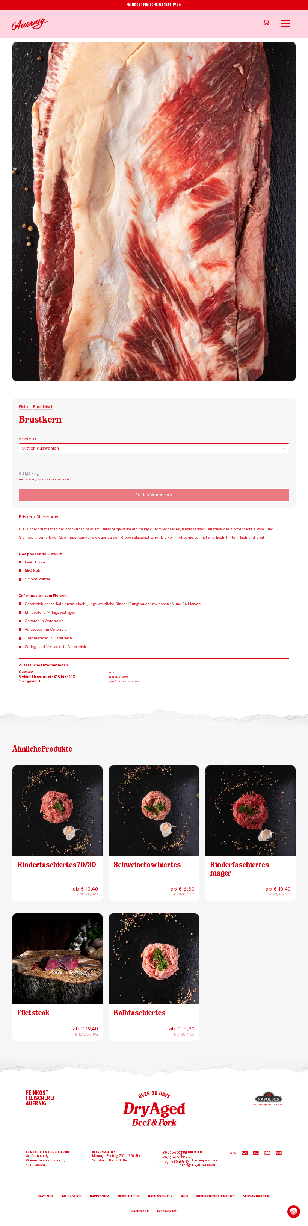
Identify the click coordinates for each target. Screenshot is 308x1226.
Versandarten (256, 1196)
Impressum (99, 1196)
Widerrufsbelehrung (215, 1196)
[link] (295, 1181)
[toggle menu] (285, 23)
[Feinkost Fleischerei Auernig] (30, 23)
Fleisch (25, 407)
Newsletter (129, 1196)
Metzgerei (72, 1196)
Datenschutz (160, 1196)
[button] (293, 1211)
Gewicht (28, 439)
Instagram (167, 1211)
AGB (184, 1196)
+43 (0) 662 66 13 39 (174, 1152)
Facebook (140, 1211)
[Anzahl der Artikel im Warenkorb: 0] (266, 22)
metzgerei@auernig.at (175, 1162)
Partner (46, 1196)
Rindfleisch (43, 407)
